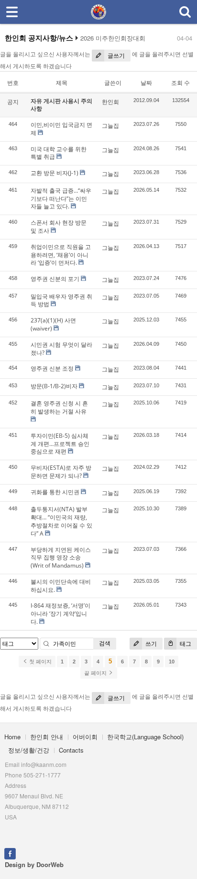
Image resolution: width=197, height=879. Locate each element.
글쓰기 (115, 56)
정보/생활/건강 (28, 750)
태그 (184, 644)
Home (12, 736)
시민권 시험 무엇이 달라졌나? (61, 349)
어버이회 (85, 736)
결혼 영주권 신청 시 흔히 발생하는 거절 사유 (59, 407)
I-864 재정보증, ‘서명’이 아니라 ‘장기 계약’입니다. (60, 613)
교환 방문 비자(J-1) (54, 173)
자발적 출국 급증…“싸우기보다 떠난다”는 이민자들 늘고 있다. (61, 198)
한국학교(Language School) (145, 736)
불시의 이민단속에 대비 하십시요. (61, 586)
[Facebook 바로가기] (10, 853)
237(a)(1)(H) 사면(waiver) (53, 324)
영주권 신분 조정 (52, 368)
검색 (104, 643)
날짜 (146, 83)
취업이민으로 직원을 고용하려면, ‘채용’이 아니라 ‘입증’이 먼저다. (61, 255)
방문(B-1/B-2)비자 (54, 386)
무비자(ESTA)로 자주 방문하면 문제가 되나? (61, 472)
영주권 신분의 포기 (55, 279)
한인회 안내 (46, 736)
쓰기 (150, 644)
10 (172, 661)
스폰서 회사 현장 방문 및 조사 (59, 226)
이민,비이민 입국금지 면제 (61, 129)
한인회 (110, 102)
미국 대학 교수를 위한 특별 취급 (59, 153)
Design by (34, 864)
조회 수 (180, 83)
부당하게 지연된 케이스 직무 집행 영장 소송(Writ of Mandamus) (61, 558)
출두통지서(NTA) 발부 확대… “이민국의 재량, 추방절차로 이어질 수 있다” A (61, 521)
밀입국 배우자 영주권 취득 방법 (61, 300)
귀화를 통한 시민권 (55, 492)
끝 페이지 (96, 673)
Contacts (71, 750)
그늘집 (110, 126)
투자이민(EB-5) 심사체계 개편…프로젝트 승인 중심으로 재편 (60, 444)
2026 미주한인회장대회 (112, 38)
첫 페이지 (40, 661)
